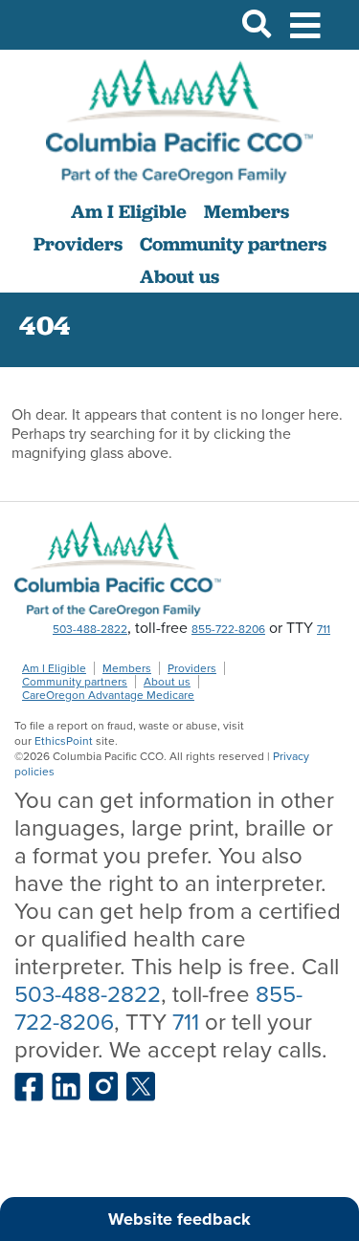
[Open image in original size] (179, 121)
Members (246, 211)
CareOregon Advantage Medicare (108, 695)
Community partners (233, 243)
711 (323, 629)
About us (179, 276)
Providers (78, 243)
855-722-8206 (228, 629)
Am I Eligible (129, 211)
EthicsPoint (63, 741)
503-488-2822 (90, 629)
